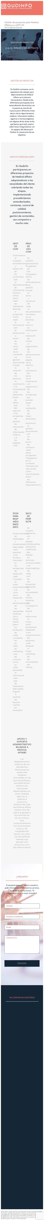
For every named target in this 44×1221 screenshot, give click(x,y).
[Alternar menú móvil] (1, 11)
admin (14, 25)
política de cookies (26, 1217)
